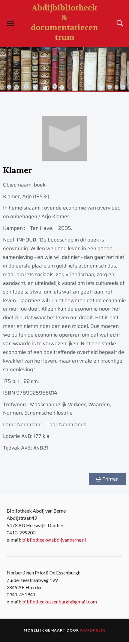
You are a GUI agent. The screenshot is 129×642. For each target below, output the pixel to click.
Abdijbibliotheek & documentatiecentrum (64, 22)
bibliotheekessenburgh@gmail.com (59, 601)
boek (40, 185)
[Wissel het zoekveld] (119, 23)
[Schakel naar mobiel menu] (10, 23)
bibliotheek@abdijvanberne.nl (54, 539)
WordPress (93, 630)
